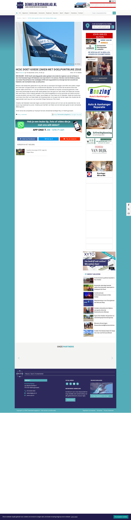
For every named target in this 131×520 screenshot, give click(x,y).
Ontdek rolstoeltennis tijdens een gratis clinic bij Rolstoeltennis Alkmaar (103, 310)
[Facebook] (67, 384)
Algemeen (25, 13)
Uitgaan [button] (67, 13)
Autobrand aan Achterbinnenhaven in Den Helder (102, 295)
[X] (70, 384)
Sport (61, 13)
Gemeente (42, 13)
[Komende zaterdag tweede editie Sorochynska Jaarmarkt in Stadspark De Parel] (88, 287)
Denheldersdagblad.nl (41, 4)
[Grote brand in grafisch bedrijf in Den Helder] (88, 280)
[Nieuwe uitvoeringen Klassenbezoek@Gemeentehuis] (88, 325)
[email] (128, 214)
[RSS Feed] (77, 384)
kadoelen (24, 114)
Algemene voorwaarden (89, 410)
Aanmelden (70, 400)
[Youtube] (74, 384)
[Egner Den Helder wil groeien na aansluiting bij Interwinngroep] (88, 318)
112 (20, 13)
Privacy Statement (109, 410)
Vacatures (74, 13)
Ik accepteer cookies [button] (121, 516)
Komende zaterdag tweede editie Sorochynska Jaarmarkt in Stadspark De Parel (104, 287)
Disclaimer (99, 410)
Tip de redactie (71, 139)
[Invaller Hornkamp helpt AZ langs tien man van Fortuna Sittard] (88, 333)
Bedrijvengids (33, 13)
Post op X (49, 139)
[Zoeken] (114, 13)
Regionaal (49, 13)
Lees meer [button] (74, 516)
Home (18, 18)
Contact (80, 13)
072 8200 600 (31, 391)
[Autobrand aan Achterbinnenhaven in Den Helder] (88, 295)
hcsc (19, 114)
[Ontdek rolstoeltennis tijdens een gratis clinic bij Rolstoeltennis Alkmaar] (88, 310)
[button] (17, 358)
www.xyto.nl (30, 395)
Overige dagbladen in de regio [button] (100, 396)
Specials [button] (55, 13)
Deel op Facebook (28, 139)
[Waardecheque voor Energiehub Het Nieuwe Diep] (88, 303)
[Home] (17, 13)
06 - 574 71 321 (55, 129)
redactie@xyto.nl (32, 393)
